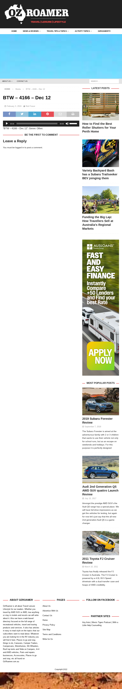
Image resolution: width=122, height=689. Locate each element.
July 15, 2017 (90, 498)
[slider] (73, 123)
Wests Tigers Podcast (101, 622)
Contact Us (22, 81)
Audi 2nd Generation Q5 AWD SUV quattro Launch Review (100, 490)
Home (14, 31)
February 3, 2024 (14, 106)
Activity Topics (82, 31)
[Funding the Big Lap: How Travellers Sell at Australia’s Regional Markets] (100, 200)
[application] (41, 124)
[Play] (6, 123)
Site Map (46, 629)
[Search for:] (104, 81)
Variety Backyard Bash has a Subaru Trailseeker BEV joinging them (99, 174)
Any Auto (86, 622)
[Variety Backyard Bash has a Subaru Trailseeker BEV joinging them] (100, 153)
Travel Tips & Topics (57, 31)
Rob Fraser (30, 106)
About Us (6, 81)
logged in (19, 147)
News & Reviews (31, 31)
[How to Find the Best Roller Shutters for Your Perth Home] (100, 106)
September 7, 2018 (93, 427)
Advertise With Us (50, 611)
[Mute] (67, 123)
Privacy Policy (49, 625)
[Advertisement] (61, 56)
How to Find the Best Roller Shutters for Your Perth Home (99, 127)
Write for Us (48, 639)
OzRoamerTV (104, 31)
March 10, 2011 (91, 567)
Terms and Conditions (52, 634)
